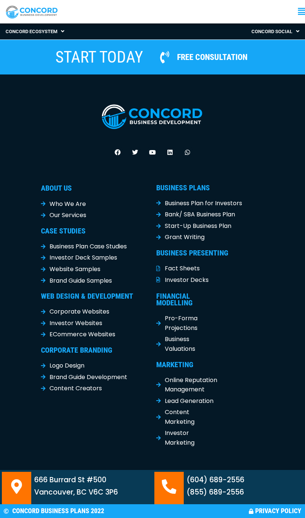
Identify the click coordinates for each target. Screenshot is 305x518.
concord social (271, 31)
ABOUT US (56, 188)
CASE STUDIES (63, 230)
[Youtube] (152, 152)
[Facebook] (117, 152)
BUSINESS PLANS (183, 187)
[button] (228, 11)
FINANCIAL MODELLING (174, 299)
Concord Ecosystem (31, 31)
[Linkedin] (170, 152)
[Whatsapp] (187, 152)
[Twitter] (135, 152)
